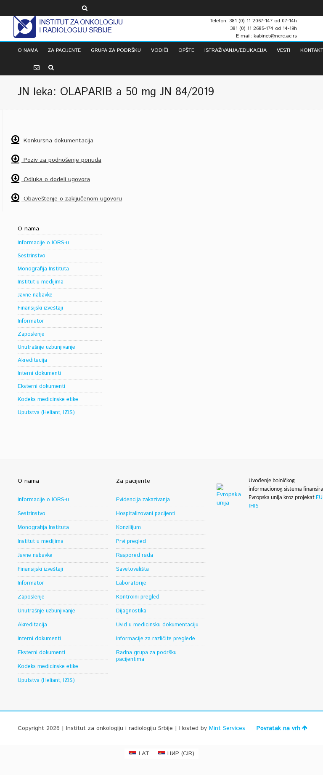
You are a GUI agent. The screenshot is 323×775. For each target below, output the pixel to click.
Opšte (186, 50)
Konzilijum (128, 528)
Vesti (283, 50)
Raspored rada (134, 555)
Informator (31, 321)
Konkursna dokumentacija (57, 140)
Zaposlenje (31, 334)
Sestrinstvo (31, 256)
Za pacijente (64, 50)
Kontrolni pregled (137, 597)
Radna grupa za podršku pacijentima (146, 656)
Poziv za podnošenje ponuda (61, 160)
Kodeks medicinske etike (48, 400)
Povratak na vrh (278, 728)
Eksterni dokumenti (41, 386)
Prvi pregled (131, 541)
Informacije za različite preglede (155, 639)
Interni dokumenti (39, 373)
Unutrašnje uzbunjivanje (46, 347)
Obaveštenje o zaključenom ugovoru (71, 199)
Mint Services (227, 728)
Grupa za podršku (116, 50)
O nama (28, 50)
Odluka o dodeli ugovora (55, 179)
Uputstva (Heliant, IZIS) (46, 413)
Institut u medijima (41, 282)
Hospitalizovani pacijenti (145, 514)
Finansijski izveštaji (40, 308)
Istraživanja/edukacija (235, 50)
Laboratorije (131, 583)
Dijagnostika (131, 611)
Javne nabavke (35, 295)
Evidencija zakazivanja (143, 500)
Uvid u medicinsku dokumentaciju (157, 625)
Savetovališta (132, 569)
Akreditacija (32, 360)
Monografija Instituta (43, 269)
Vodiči (159, 50)
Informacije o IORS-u (43, 243)
